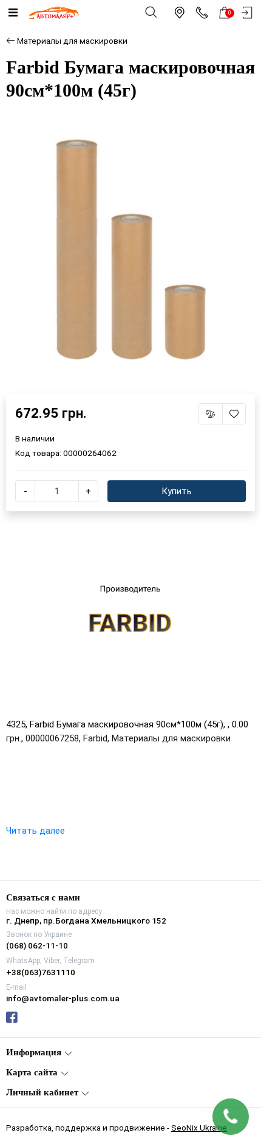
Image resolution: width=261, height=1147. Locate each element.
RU (160, 562)
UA (101, 562)
